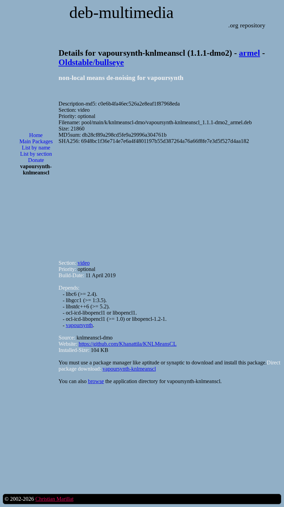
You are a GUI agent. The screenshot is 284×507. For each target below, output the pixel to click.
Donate (36, 160)
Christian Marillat (54, 499)
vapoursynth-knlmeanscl (129, 369)
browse (96, 381)
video (84, 263)
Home (36, 135)
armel (249, 52)
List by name (36, 148)
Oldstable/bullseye (91, 62)
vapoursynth (79, 325)
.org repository (246, 25)
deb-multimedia (121, 12)
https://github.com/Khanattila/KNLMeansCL (128, 344)
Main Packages (36, 141)
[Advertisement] (36, 292)
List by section (36, 154)
